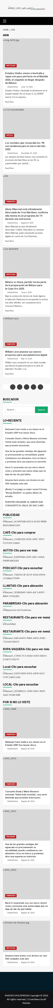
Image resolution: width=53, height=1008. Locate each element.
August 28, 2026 (27, 749)
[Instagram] (26, 387)
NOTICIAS (10, 66)
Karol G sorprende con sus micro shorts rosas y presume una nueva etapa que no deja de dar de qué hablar (25, 471)
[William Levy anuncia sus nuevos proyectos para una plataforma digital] (26, 332)
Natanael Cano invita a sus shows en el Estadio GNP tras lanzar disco (24, 431)
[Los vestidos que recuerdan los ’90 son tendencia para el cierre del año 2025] (26, 123)
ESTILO (9, 135)
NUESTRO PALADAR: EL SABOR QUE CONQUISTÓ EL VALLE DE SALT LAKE (24, 504)
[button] (6, 20)
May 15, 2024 (26, 359)
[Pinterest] (40, 387)
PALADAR (10, 837)
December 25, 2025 (29, 153)
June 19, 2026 (27, 87)
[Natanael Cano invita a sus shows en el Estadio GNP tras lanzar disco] (26, 722)
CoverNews (34, 999)
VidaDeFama (12, 87)
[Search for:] (20, 410)
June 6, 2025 (26, 292)
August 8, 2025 (27, 223)
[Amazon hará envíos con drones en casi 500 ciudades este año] (26, 936)
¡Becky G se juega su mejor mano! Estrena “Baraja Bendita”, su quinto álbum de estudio (26, 493)
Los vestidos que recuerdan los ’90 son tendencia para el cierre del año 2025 (25, 146)
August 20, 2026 (27, 962)
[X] (19, 387)
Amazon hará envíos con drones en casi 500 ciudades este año (24, 482)
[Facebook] (12, 387)
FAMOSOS (10, 202)
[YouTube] (33, 387)
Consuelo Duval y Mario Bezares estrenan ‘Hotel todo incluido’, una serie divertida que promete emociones (26, 442)
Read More (9, 102)
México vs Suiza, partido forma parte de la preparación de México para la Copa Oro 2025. (25, 285)
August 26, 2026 (27, 860)
